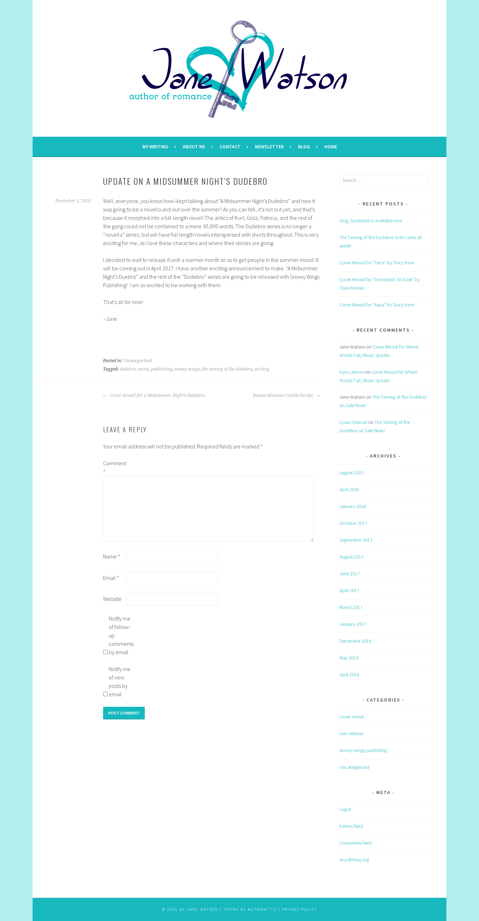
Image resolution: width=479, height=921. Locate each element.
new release (351, 733)
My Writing (155, 146)
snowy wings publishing (363, 750)
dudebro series (134, 369)
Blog (304, 146)
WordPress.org (354, 859)
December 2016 (355, 641)
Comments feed (355, 843)
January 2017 (352, 624)
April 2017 (349, 590)
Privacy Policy (299, 909)
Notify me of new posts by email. (119, 681)
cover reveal (351, 716)
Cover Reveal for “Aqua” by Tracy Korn (376, 305)
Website (112, 598)
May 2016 (348, 658)
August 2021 (351, 472)
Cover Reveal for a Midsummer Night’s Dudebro (156, 395)
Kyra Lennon (351, 372)
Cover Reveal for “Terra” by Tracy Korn (376, 262)
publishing (161, 369)
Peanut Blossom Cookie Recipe (283, 395)
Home (330, 146)
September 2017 (355, 540)
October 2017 (353, 523)
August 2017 (351, 557)
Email (111, 577)
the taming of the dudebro (227, 369)
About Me (194, 146)
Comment (114, 467)
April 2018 (349, 489)
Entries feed (351, 826)
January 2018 (352, 506)
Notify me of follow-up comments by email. (120, 635)
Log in (345, 809)
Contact (230, 146)
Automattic (262, 909)
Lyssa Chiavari (353, 422)
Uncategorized (137, 360)
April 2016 (349, 674)
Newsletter (269, 146)
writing (262, 369)
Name (111, 556)
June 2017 (349, 573)
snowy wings (187, 369)
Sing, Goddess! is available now (371, 220)
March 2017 (351, 607)
